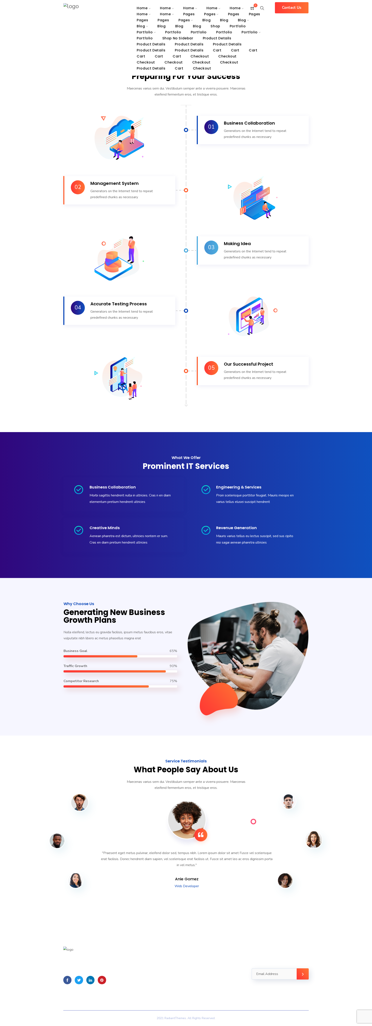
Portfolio (238, 26)
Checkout (173, 62)
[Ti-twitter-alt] (79, 980)
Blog (206, 20)
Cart (217, 50)
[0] (252, 9)
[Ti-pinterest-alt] (102, 980)
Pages (209, 14)
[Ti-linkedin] (90, 980)
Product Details (227, 44)
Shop (215, 26)
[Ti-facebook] (67, 980)
